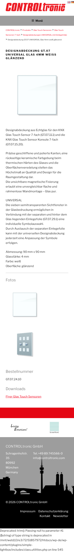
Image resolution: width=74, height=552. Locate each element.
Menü (39, 20)
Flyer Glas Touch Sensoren (23, 396)
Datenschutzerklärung (53, 511)
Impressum (27, 511)
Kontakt (45, 516)
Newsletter (60, 516)
